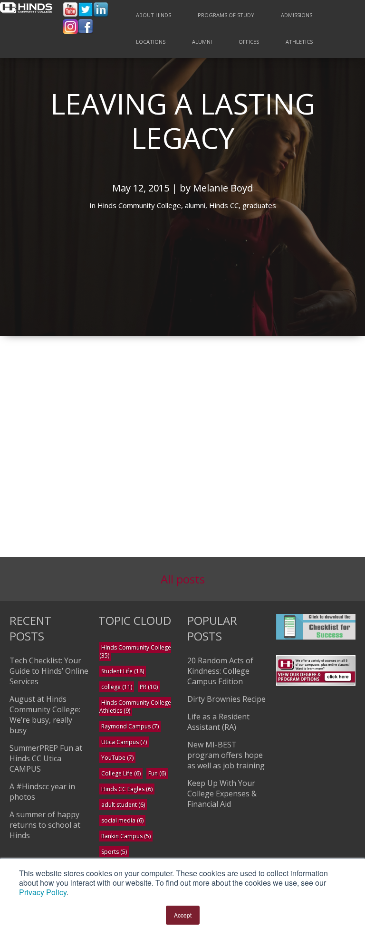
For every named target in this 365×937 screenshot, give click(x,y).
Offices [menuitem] (249, 41)
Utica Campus (124, 742)
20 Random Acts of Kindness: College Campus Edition (220, 671)
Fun (157, 773)
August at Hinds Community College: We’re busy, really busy (45, 715)
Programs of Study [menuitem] (226, 15)
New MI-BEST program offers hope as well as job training (226, 755)
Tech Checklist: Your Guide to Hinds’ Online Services (49, 671)
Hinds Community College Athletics (135, 706)
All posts (183, 579)
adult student (123, 805)
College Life (121, 773)
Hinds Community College (135, 651)
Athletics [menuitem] (299, 41)
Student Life (122, 671)
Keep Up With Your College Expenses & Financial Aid (222, 793)
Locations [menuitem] (150, 41)
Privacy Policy (43, 892)
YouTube (117, 758)
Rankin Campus (126, 836)
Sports (114, 852)
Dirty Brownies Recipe (226, 699)
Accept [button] (183, 915)
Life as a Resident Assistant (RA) (218, 721)
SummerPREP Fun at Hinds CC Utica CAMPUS (46, 758)
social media (122, 820)
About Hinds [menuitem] (153, 15)
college (116, 687)
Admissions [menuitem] (296, 15)
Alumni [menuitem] (202, 41)
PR (149, 687)
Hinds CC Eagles (127, 789)
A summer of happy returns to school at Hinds (45, 825)
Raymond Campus (130, 726)
